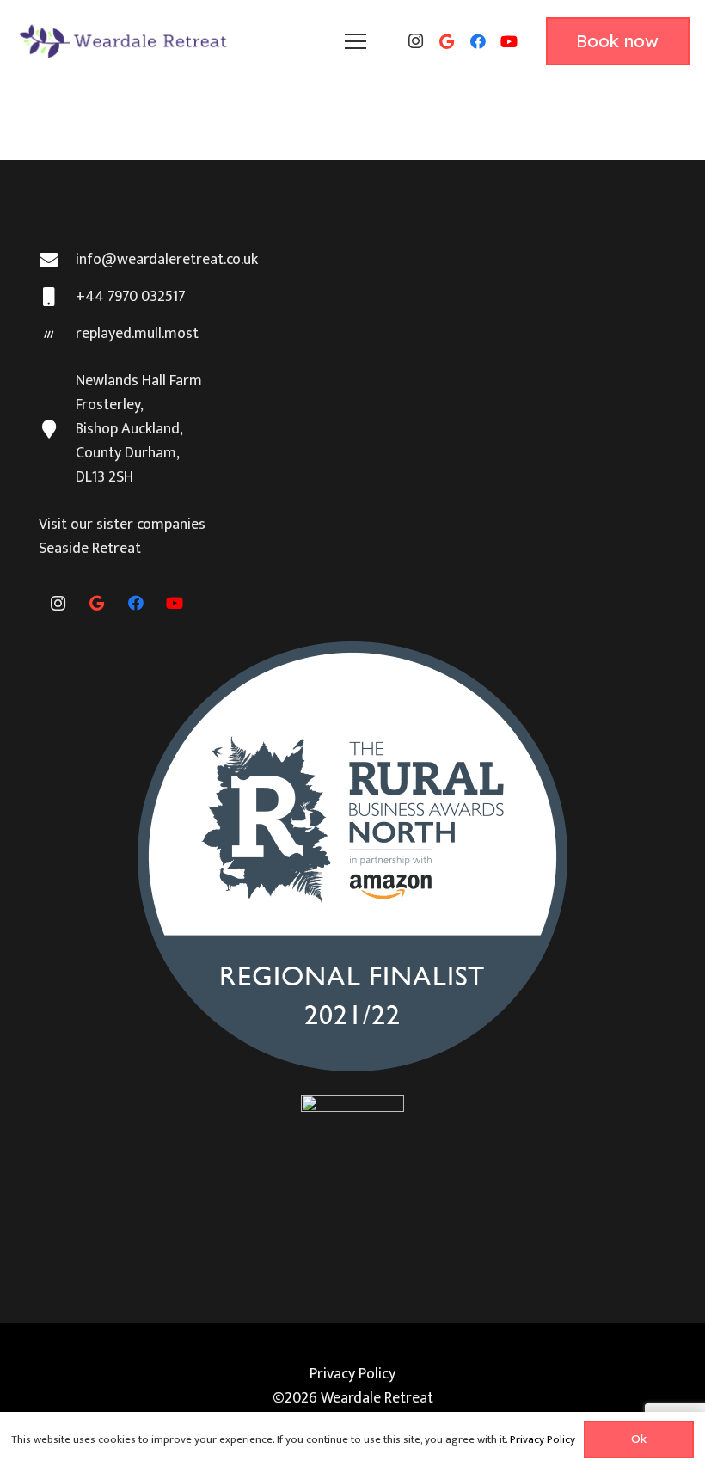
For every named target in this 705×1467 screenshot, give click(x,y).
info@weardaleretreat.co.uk (167, 260)
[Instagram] (416, 41)
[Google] (447, 41)
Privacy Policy (352, 1374)
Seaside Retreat (90, 549)
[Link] (124, 41)
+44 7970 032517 (131, 297)
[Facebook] (478, 41)
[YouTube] (509, 41)
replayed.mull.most (137, 334)
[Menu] (355, 41)
